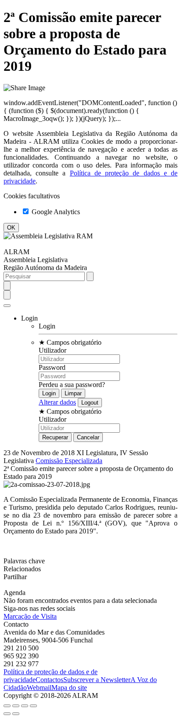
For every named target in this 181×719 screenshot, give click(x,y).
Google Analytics (55, 211)
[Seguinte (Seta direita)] (15, 713)
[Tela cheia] (24, 705)
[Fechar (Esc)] (7, 705)
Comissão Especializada (69, 460)
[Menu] (7, 305)
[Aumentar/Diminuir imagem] (33, 705)
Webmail (39, 687)
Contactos (49, 679)
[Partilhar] (15, 705)
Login (47, 326)
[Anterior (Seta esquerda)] (7, 713)
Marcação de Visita (30, 616)
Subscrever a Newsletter (96, 679)
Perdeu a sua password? (72, 384)
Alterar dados (57, 402)
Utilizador (52, 350)
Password (52, 367)
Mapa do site (69, 687)
